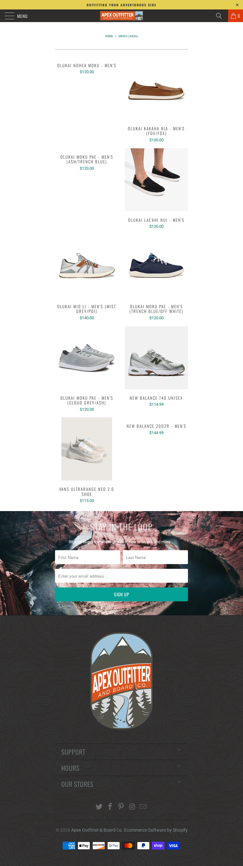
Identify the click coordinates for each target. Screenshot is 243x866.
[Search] (221, 16)
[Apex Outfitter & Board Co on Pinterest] (121, 807)
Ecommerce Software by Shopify (156, 830)
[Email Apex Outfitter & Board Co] (143, 807)
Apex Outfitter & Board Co (96, 830)
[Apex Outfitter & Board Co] (121, 15)
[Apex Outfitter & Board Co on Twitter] (99, 807)
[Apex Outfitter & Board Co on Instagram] (132, 807)
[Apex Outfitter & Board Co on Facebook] (110, 807)
